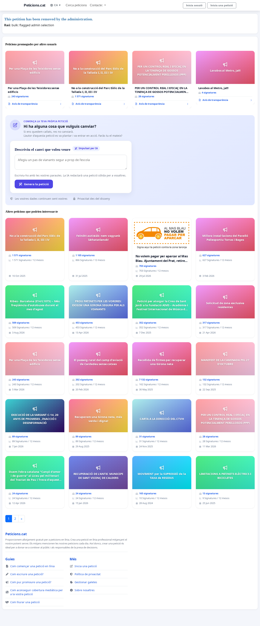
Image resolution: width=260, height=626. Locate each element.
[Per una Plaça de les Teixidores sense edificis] (34, 79)
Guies (10, 559)
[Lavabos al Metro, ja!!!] (225, 77)
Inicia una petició (222, 5)
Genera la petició (36, 184)
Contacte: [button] (97, 5)
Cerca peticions (76, 5)
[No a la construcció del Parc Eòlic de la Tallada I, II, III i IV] (98, 79)
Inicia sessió (194, 5)
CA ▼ (57, 5)
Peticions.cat (34, 5)
